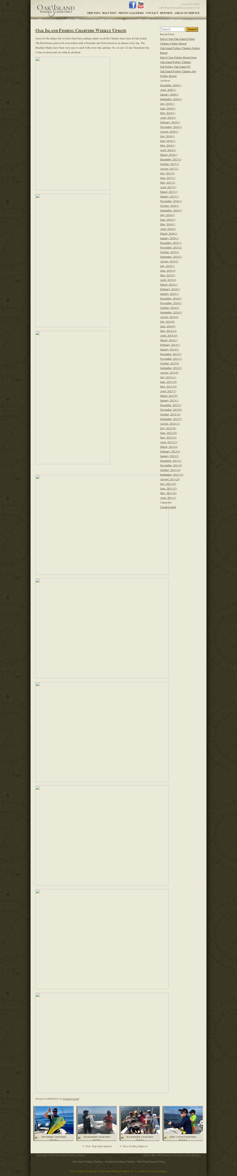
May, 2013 (168, 386)
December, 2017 (170, 159)
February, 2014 (170, 344)
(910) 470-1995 (190, 4)
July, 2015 (167, 266)
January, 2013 (169, 400)
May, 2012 (168, 437)
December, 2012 (170, 405)
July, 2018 (167, 136)
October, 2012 (170, 414)
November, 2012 (171, 409)
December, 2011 (170, 460)
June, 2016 (167, 219)
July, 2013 (168, 377)
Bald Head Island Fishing (151, 1161)
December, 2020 (170, 85)
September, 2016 (171, 210)
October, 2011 (170, 470)
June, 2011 (168, 488)
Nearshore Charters (97, 1138)
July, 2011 (168, 484)
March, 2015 (169, 284)
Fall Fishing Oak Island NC (175, 66)
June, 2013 (168, 382)
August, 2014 (169, 317)
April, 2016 (168, 229)
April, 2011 (168, 497)
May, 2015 (167, 275)
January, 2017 (169, 196)
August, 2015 (169, 261)
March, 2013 (169, 395)
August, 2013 (169, 372)
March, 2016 (169, 233)
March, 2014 (169, 340)
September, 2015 (171, 256)
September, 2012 (171, 419)
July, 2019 (167, 103)
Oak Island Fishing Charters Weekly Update (80, 30)
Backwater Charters (140, 1138)
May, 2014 (168, 331)
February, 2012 (170, 451)
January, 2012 (169, 456)
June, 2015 (167, 270)
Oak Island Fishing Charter (56, 8)
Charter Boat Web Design (156, 1155)
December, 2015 (170, 243)
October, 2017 (169, 164)
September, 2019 (171, 99)
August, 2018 (169, 131)
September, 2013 (171, 368)
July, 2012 (168, 428)
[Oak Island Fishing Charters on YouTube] (140, 7)
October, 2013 (169, 363)
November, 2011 (171, 465)
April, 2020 (168, 90)
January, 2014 (169, 349)
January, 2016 (169, 238)
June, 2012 (168, 433)
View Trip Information (98, 1146)
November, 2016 (171, 201)
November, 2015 (171, 247)
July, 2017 (167, 173)
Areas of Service (187, 13)
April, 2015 (168, 280)
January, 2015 (169, 294)
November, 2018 (171, 127)
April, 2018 (168, 150)
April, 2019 (168, 117)
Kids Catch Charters (183, 1138)
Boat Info (109, 13)
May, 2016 (167, 224)
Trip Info (94, 13)
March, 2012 (169, 446)
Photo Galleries (131, 13)
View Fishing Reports (135, 1146)
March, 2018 (169, 154)
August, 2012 (170, 423)
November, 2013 (171, 358)
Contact (152, 13)
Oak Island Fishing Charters (87, 1161)
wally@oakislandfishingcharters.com (179, 7)
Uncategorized (71, 1098)
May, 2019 (167, 113)
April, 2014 (169, 335)
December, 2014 (170, 298)
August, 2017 (169, 168)
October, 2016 (169, 205)
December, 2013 (170, 354)
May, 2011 (168, 493)
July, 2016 (167, 215)
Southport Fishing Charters (120, 1161)
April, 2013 (168, 391)
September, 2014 (171, 312)
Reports (166, 13)
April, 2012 (169, 442)
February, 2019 (170, 122)
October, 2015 (169, 252)
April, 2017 (168, 187)
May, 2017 (167, 182)
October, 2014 (169, 307)
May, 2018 (167, 145)
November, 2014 (171, 303)
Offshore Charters (53, 1138)
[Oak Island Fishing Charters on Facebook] (133, 7)
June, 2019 (167, 108)
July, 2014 (167, 321)
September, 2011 (171, 474)
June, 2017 (167, 178)
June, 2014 (167, 326)
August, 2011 (170, 479)
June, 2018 (167, 141)
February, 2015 (170, 289)
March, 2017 (169, 192)
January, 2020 (169, 94)
